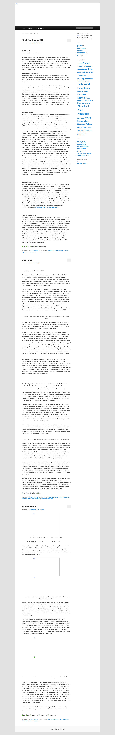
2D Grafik (80, 63)
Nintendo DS (87, 103)
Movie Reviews (81, 54)
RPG (88, 121)
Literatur (79, 50)
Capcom (56, 250)
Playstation (35, 498)
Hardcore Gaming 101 (83, 146)
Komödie (82, 97)
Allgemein (80, 45)
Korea (88, 98)
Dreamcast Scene (81, 144)
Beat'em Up (50, 250)
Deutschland (80, 72)
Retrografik (82, 121)
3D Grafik (50, 719)
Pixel (28, 252)
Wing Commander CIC (83, 155)
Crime (90, 69)
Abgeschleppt (81, 141)
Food (78, 47)
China (90, 66)
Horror (80, 91)
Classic (79, 69)
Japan (85, 91)
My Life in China (81, 148)
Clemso (40, 43)
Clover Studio (61, 497)
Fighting (67, 497)
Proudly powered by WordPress (57, 729)
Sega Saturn (66, 719)
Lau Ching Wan (86, 100)
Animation (81, 66)
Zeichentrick (80, 135)
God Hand (27, 259)
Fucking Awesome (85, 78)
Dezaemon (88, 71)
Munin (38, 263)
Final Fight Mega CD (32, 39)
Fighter (60, 719)
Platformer (80, 118)
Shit (90, 127)
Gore (89, 81)
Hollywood (83, 84)
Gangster (86, 81)
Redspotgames (81, 150)
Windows (85, 133)
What (81, 133)
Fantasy (87, 76)
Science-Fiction (84, 124)
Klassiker (66, 250)
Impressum (30, 28)
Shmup (80, 130)
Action (86, 62)
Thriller (87, 130)
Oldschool (29, 498)
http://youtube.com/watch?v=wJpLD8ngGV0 (45, 207)
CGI (86, 66)
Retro (36, 252)
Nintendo (80, 103)
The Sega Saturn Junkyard (84, 153)
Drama (81, 75)
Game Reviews (34, 250)
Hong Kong (83, 88)
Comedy (84, 69)
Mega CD (24, 252)
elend (42, 509)
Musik (78, 55)
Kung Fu (80, 101)
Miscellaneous (81, 52)
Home (23, 28)
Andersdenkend (81, 143)
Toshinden (24, 721)
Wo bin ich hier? (40, 28)
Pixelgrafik (32, 252)
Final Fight (60, 250)
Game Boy (80, 81)
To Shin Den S (29, 506)
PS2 (39, 498)
